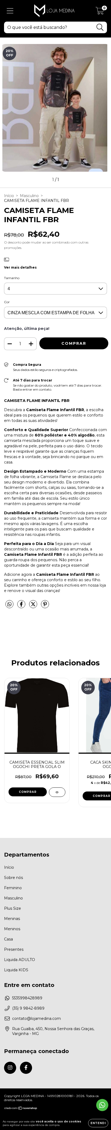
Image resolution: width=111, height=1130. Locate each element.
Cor (7, 302)
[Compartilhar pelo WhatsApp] (9, 604)
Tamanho (11, 278)
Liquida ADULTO (19, 959)
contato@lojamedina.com (36, 1018)
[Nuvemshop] (21, 1109)
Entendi (98, 1123)
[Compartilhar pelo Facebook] (21, 606)
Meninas (12, 918)
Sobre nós (13, 877)
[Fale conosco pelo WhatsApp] (102, 1105)
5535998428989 (27, 998)
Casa (8, 939)
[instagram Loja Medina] (10, 1068)
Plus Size (12, 908)
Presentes (13, 949)
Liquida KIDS (16, 969)
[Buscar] (100, 27)
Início (9, 195)
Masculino (29, 195)
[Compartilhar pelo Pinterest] (45, 606)
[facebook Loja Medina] (26, 1068)
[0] (99, 12)
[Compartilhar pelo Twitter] (33, 606)
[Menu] (10, 11)
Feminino (13, 887)
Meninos (12, 928)
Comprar (28, 792)
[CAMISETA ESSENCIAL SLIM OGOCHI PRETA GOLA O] (57, 792)
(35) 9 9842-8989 (28, 1008)
